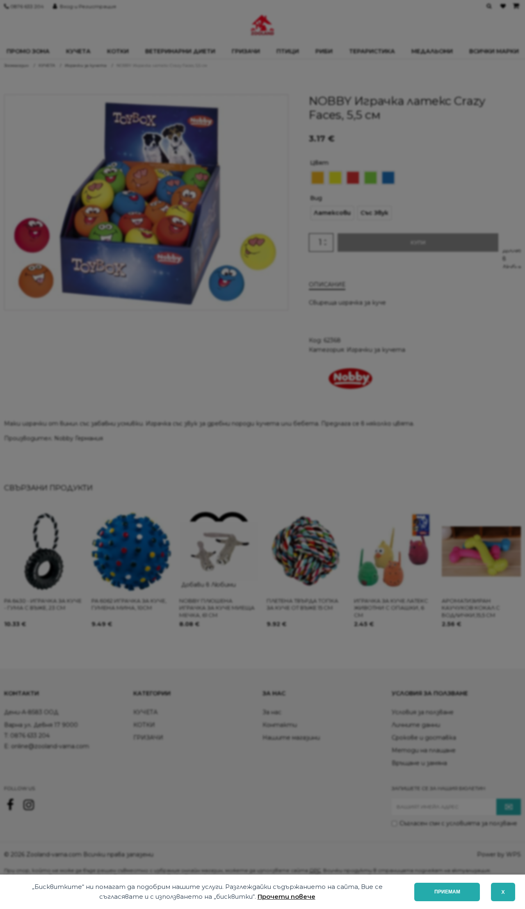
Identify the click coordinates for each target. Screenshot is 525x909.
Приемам (447, 892)
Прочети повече (286, 896)
